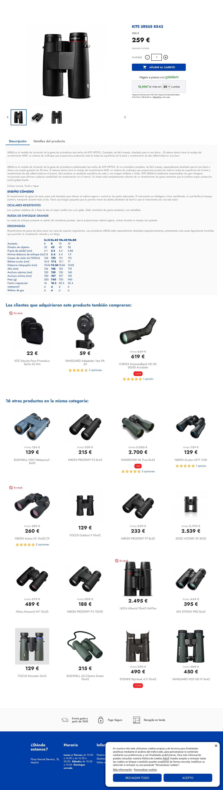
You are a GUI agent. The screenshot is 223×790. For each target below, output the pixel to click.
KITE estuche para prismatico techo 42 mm (32, 362)
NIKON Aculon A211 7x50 (191, 460)
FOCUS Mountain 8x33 (32, 676)
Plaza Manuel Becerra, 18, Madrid (45, 761)
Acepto (187, 778)
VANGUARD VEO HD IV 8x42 (191, 679)
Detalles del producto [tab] (49, 141)
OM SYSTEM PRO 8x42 (191, 612)
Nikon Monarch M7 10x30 (32, 612)
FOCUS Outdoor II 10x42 (85, 535)
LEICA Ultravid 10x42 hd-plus (138, 608)
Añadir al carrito (159, 67)
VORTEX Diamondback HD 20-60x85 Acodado (138, 365)
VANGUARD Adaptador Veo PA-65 (85, 362)
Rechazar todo (137, 778)
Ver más (166, 97)
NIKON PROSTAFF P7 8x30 (138, 538)
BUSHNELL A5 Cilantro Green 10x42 (85, 677)
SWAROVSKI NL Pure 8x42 (138, 460)
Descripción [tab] (17, 141)
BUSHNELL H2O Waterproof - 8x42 (32, 461)
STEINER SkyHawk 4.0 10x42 (138, 679)
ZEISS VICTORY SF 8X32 (191, 538)
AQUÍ (166, 758)
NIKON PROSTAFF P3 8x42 (85, 460)
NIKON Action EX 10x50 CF (32, 538)
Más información (122, 769)
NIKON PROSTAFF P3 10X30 (85, 612)
